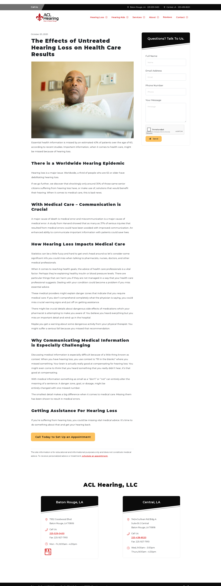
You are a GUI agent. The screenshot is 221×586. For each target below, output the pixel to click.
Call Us (34, 7)
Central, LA (171, 7)
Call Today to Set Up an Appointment (63, 437)
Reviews (167, 17)
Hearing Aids (118, 17)
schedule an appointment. (95, 456)
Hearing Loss (97, 17)
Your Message (153, 100)
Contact (180, 17)
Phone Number (154, 85)
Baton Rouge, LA (138, 7)
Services (137, 17)
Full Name (151, 56)
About (152, 17)
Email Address (154, 70)
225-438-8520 (184, 7)
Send (155, 139)
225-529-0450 (153, 7)
